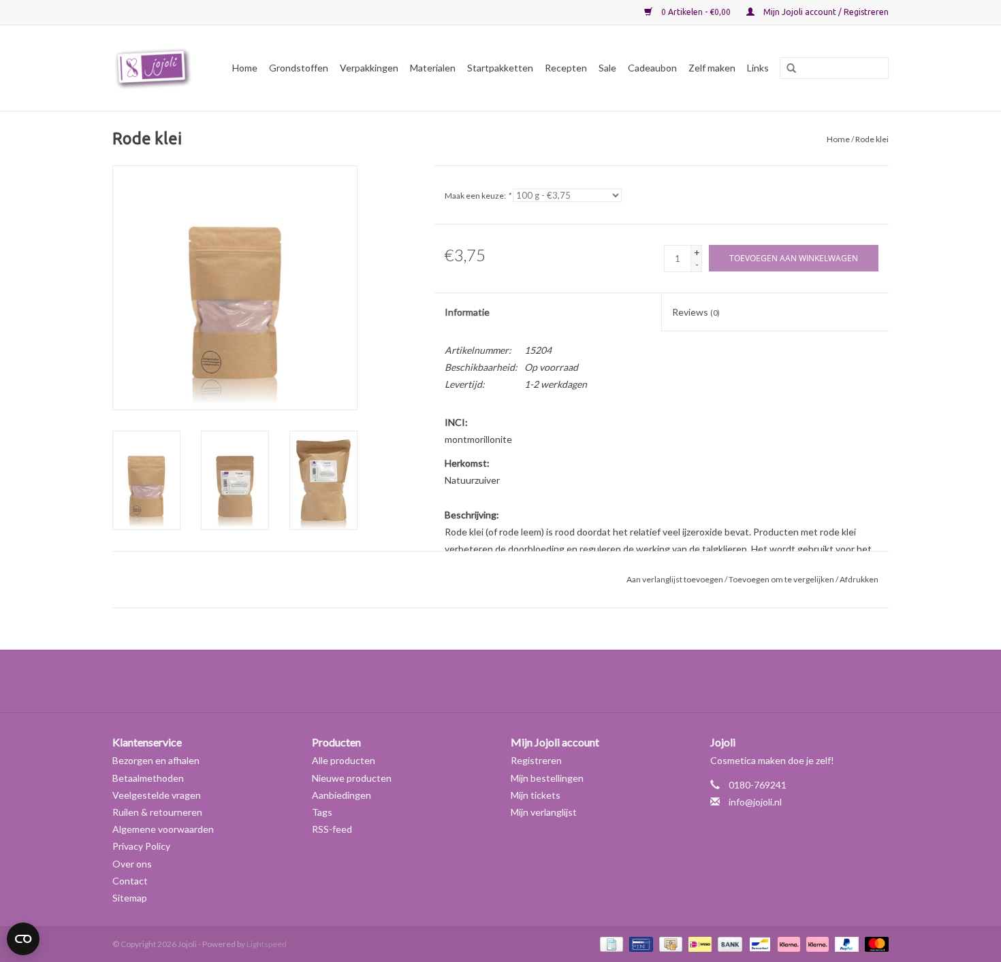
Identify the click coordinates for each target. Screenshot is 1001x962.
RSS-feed (332, 829)
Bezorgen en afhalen (156, 760)
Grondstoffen (298, 67)
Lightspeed (267, 944)
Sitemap (129, 897)
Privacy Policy (141, 846)
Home (244, 67)
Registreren (536, 760)
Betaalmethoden (148, 778)
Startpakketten (500, 67)
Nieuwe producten (352, 778)
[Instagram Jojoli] (524, 681)
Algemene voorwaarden (163, 829)
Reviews (696, 312)
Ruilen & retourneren (157, 812)
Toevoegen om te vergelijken (782, 579)
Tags (322, 812)
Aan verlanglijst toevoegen (674, 579)
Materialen (433, 67)
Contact (130, 880)
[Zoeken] (786, 68)
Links (758, 67)
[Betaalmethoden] (609, 943)
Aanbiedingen (341, 795)
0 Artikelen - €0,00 (696, 11)
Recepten (566, 67)
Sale (607, 67)
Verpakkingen (369, 67)
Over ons (132, 863)
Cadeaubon (652, 67)
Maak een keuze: (478, 195)
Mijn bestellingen (547, 778)
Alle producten (343, 760)
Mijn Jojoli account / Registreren (825, 11)
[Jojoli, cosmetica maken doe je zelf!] (155, 68)
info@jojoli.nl (755, 802)
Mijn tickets (535, 795)
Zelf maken (711, 67)
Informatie (467, 312)
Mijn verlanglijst (544, 812)
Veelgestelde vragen (156, 795)
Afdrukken (859, 579)
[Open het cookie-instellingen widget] (23, 933)
